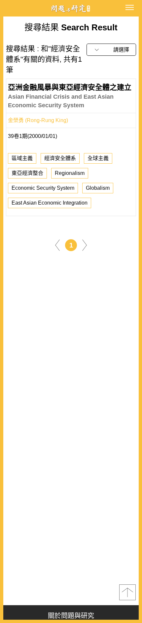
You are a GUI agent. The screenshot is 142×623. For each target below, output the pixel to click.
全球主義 (98, 158)
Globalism (98, 188)
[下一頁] (84, 244)
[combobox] (111, 49)
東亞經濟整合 (27, 173)
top (127, 592)
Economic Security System (43, 188)
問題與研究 (71, 8)
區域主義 (22, 158)
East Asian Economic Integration (50, 203)
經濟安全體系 (60, 158)
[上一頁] (57, 244)
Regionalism (70, 173)
